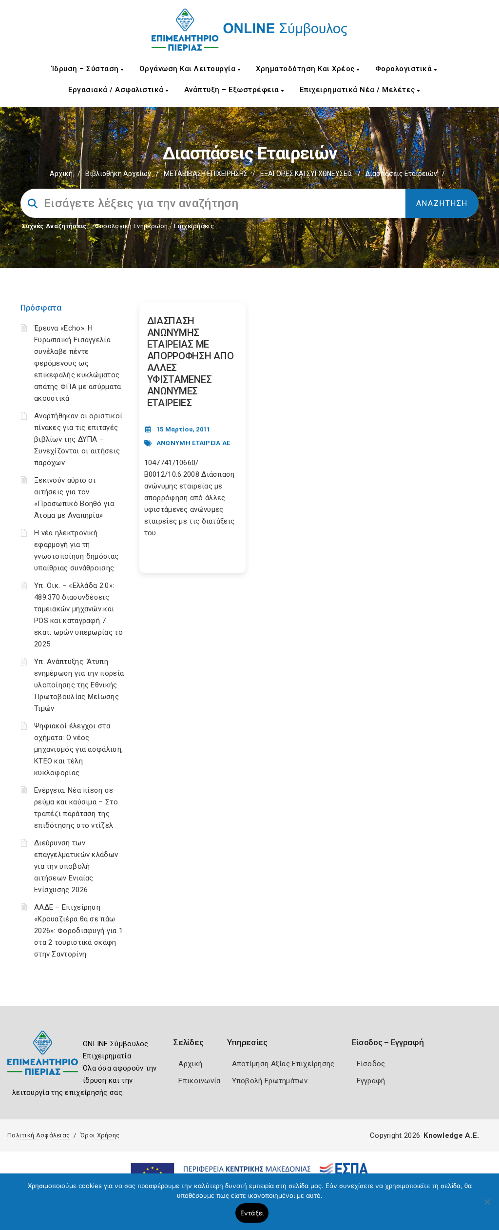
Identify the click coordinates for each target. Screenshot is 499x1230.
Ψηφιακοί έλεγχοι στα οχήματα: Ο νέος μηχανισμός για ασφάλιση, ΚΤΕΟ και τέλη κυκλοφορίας (78, 749)
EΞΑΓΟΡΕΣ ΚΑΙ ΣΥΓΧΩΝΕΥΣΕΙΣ (306, 173)
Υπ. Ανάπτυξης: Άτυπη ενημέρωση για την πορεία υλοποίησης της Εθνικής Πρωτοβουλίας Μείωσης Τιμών (79, 685)
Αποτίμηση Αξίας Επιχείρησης (283, 1063)
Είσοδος (371, 1063)
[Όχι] (487, 1206)
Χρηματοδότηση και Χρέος (306, 68)
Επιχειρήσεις (194, 226)
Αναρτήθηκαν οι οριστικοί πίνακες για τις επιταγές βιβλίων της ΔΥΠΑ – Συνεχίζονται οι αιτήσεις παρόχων (78, 439)
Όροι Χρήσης (99, 1135)
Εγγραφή (371, 1080)
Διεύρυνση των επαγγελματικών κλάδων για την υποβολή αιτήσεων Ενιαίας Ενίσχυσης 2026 (76, 866)
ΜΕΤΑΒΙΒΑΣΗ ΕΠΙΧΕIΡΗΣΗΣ (206, 173)
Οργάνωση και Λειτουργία (188, 68)
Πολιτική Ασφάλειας (38, 1135)
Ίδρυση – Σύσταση (86, 68)
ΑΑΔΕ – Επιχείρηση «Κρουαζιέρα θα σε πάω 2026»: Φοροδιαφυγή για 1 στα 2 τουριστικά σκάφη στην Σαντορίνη (78, 930)
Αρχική (61, 173)
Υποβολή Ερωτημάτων (269, 1080)
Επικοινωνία (199, 1080)
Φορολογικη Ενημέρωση (131, 226)
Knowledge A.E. (451, 1135)
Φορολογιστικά (404, 68)
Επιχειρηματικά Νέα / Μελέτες (359, 89)
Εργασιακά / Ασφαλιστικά (117, 89)
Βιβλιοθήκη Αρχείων (118, 173)
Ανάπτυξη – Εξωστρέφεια (233, 89)
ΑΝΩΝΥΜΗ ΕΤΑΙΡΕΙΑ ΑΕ (193, 443)
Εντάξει (252, 1213)
